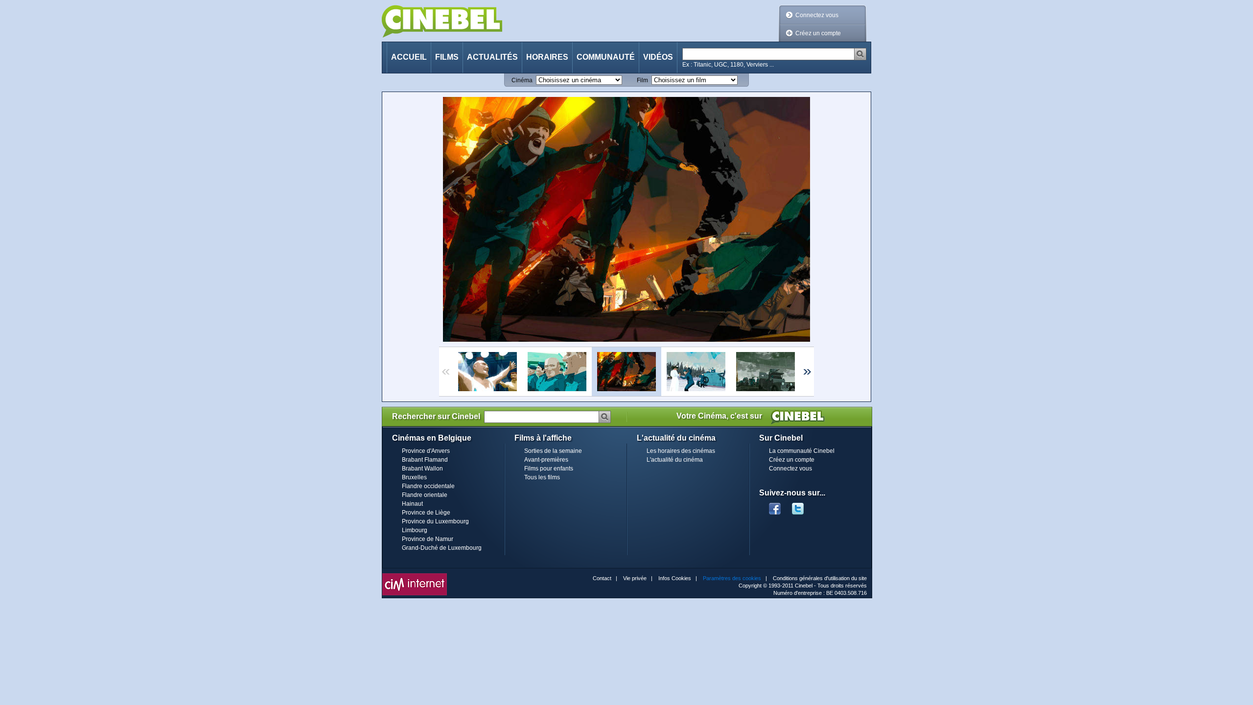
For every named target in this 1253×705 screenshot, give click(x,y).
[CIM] (414, 576)
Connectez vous (816, 15)
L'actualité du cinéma (675, 459)
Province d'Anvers (426, 450)
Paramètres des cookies (732, 578)
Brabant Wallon (422, 468)
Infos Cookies (674, 578)
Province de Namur (427, 539)
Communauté (606, 57)
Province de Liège (426, 512)
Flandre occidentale (428, 486)
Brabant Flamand (425, 459)
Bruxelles (414, 477)
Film (642, 80)
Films (447, 57)
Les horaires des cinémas (681, 450)
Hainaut (412, 503)
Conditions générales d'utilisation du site (820, 578)
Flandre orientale (424, 495)
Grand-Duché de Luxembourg (442, 547)
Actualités (492, 57)
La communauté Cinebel (802, 450)
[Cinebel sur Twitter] (802, 505)
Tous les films (542, 477)
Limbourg (414, 530)
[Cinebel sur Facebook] (774, 505)
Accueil (409, 57)
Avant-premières (546, 459)
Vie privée (635, 578)
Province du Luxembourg (435, 521)
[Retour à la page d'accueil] (442, 21)
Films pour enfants (548, 468)
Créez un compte (818, 33)
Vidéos (658, 57)
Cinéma (522, 80)
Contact (602, 578)
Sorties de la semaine (553, 450)
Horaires (547, 57)
